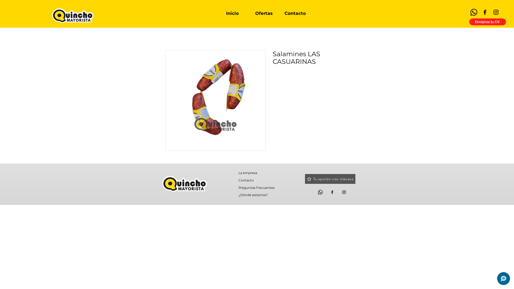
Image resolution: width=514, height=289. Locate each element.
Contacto (246, 180)
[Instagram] (496, 12)
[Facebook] (484, 12)
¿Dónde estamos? (253, 195)
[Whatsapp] (473, 12)
